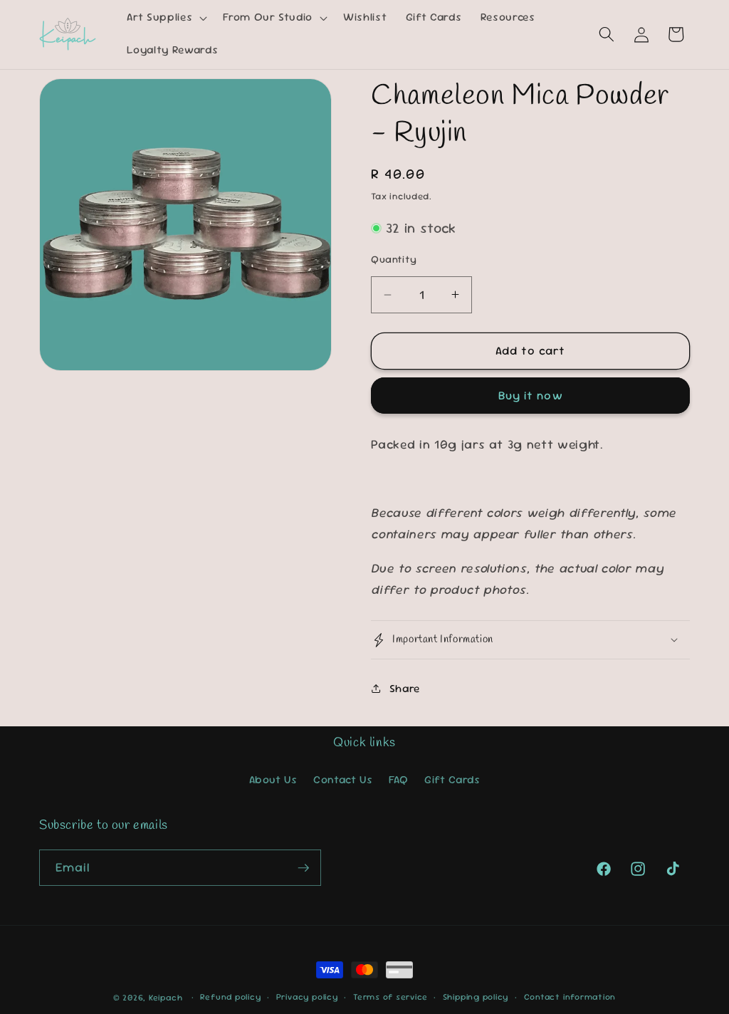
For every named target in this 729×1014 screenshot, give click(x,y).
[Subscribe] (303, 868)
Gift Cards (452, 780)
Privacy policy (307, 997)
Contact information (570, 997)
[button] (165, 17)
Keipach (165, 997)
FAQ (399, 780)
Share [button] (404, 688)
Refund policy (230, 997)
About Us (273, 780)
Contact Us (343, 780)
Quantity (394, 259)
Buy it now (530, 395)
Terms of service (390, 997)
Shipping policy (476, 997)
